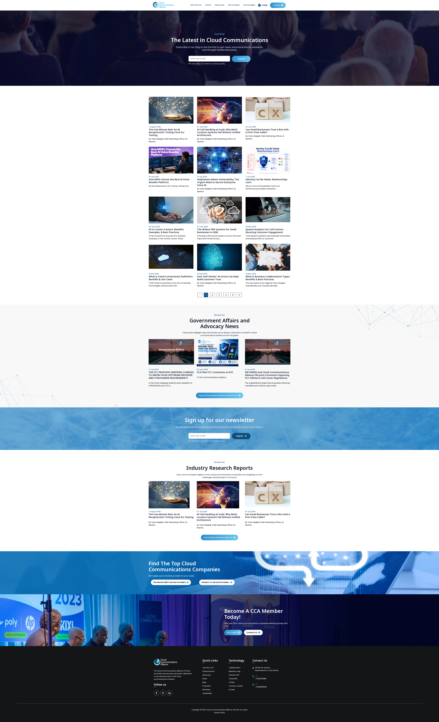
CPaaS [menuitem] (231, 682)
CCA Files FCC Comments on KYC (215, 372)
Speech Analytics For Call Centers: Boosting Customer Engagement (265, 231)
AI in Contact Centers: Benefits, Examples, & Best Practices (166, 231)
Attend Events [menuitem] (208, 671)
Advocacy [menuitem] (206, 675)
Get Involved (233, 5)
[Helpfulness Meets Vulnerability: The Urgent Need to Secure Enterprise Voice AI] (219, 160)
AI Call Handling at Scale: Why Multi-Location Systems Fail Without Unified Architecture (218, 132)
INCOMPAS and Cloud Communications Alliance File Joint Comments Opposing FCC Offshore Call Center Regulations (267, 375)
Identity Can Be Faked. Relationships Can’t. (266, 181)
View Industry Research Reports (218, 537)
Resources (219, 5)
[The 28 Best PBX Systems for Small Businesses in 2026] (219, 210)
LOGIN (264, 5)
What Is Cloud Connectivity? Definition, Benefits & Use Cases (171, 278)
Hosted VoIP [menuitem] (234, 675)
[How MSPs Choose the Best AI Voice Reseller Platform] (171, 160)
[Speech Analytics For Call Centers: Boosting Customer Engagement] (268, 210)
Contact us (251, 632)
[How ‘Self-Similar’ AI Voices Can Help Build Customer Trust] (219, 257)
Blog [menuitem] (204, 682)
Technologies (249, 5)
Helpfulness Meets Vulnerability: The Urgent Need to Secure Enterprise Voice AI (218, 182)
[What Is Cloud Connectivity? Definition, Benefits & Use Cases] (171, 257)
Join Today (232, 632)
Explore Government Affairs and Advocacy (218, 395)
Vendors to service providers (215, 582)
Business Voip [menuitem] (234, 671)
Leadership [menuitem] (207, 693)
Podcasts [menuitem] (206, 686)
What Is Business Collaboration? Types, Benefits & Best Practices (268, 278)
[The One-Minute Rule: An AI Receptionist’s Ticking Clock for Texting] (171, 110)
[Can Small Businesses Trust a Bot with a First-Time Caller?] (268, 110)
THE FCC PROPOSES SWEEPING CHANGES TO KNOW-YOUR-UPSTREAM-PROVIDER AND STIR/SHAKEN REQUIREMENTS (171, 375)
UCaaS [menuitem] (232, 689)
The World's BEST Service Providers (169, 582)
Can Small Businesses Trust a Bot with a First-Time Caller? (267, 131)
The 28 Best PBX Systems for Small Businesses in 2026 (216, 231)
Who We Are (196, 5)
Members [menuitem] (206, 689)
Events (208, 5)
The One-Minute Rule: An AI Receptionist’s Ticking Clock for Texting (166, 132)
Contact (276, 5)
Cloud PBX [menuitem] (233, 678)
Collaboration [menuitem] (234, 667)
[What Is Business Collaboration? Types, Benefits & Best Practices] (268, 257)
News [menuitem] (204, 678)
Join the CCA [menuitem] (208, 667)
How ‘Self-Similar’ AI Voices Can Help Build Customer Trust (218, 278)
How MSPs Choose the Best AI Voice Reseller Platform (169, 181)
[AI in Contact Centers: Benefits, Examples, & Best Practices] (171, 210)
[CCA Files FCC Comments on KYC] (217, 365)
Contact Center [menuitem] (236, 686)
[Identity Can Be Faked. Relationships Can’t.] (268, 160)
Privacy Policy (219, 712)
